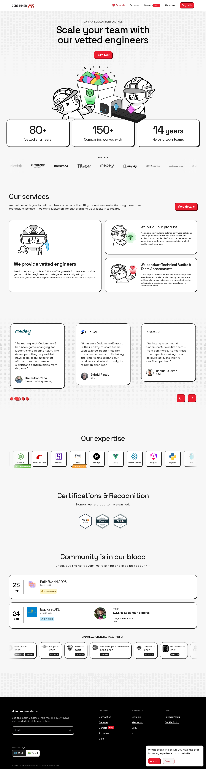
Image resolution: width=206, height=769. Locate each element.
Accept (154, 761)
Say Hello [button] (187, 5)
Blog (101, 738)
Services (134, 5)
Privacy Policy (172, 716)
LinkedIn (136, 716)
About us (170, 5)
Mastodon (137, 722)
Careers (148, 5)
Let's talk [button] (103, 55)
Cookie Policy (172, 722)
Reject (168, 761)
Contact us (105, 716)
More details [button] (186, 207)
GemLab (120, 5)
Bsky (134, 727)
